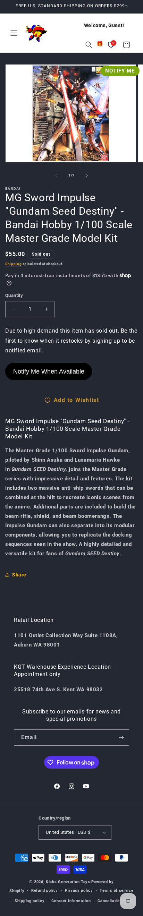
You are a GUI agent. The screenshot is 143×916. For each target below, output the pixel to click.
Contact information (71, 901)
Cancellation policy (116, 901)
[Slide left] (56, 175)
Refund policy (44, 890)
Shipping (13, 264)
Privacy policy (79, 890)
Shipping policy (30, 901)
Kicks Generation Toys (68, 882)
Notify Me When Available (48, 371)
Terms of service (116, 890)
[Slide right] (86, 175)
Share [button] (19, 574)
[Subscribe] (121, 737)
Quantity (14, 295)
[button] (14, 33)
